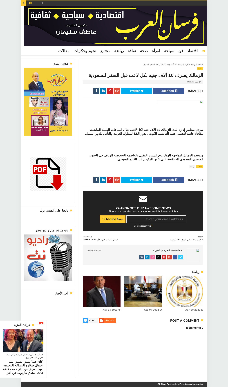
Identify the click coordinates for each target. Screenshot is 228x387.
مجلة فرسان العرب (195, 384)
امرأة (156, 51)
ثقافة (132, 51)
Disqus (92, 320)
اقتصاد (192, 51)
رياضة (119, 51)
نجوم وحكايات (85, 51)
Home (200, 64)
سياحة (169, 51)
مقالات (63, 51)
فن (180, 51)
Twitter (135, 91)
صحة (144, 51)
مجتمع (105, 51)
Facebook (167, 91)
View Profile (93, 251)
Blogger (109, 320)
